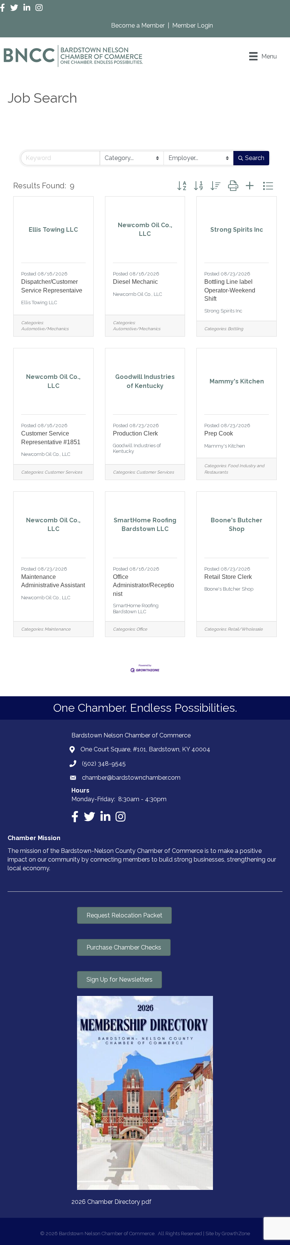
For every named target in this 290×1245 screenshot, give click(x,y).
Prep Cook (218, 433)
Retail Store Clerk (228, 577)
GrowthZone (236, 1233)
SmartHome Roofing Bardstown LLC (136, 608)
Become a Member (138, 25)
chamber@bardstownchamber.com (131, 777)
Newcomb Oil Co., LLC (137, 294)
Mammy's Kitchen (224, 446)
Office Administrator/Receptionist (143, 585)
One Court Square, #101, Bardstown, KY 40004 (145, 749)
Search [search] (254, 158)
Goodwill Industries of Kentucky (137, 448)
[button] (181, 186)
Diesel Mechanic (135, 282)
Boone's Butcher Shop (228, 589)
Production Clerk (135, 433)
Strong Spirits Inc (223, 311)
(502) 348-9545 (104, 763)
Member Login (192, 25)
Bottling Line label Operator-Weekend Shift (229, 290)
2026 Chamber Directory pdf (111, 1201)
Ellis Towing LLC (39, 302)
